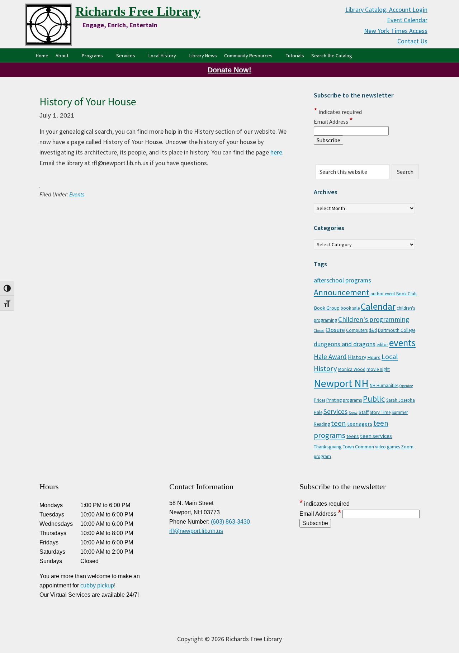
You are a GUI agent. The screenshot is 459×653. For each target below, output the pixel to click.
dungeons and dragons (344, 344)
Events (76, 194)
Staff (364, 412)
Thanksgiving (328, 446)
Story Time (380, 412)
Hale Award (330, 356)
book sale (350, 308)
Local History (162, 55)
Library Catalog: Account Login (386, 9)
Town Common (358, 446)
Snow (353, 412)
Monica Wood (351, 369)
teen (338, 423)
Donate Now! (229, 70)
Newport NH (341, 383)
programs (352, 400)
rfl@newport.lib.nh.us (196, 531)
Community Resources (248, 55)
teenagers (359, 423)
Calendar (378, 306)
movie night (378, 369)
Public (374, 398)
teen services (376, 435)
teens (352, 436)
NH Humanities (384, 385)
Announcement (341, 292)
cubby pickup (97, 585)
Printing (334, 400)
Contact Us (412, 41)
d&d (373, 330)
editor (382, 345)
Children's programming (373, 319)
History (357, 357)
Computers (357, 330)
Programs (92, 55)
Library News (203, 55)
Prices (319, 400)
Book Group (327, 308)
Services (125, 55)
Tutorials (295, 55)
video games (387, 447)
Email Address (333, 121)
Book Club (406, 294)
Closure (335, 330)
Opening (406, 385)
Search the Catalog (333, 55)
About (62, 55)
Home (42, 55)
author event (382, 294)
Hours (373, 357)
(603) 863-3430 (230, 522)
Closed (319, 330)
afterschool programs (342, 280)
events (402, 343)
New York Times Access (395, 31)
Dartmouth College (396, 330)
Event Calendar (407, 20)
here (276, 152)
